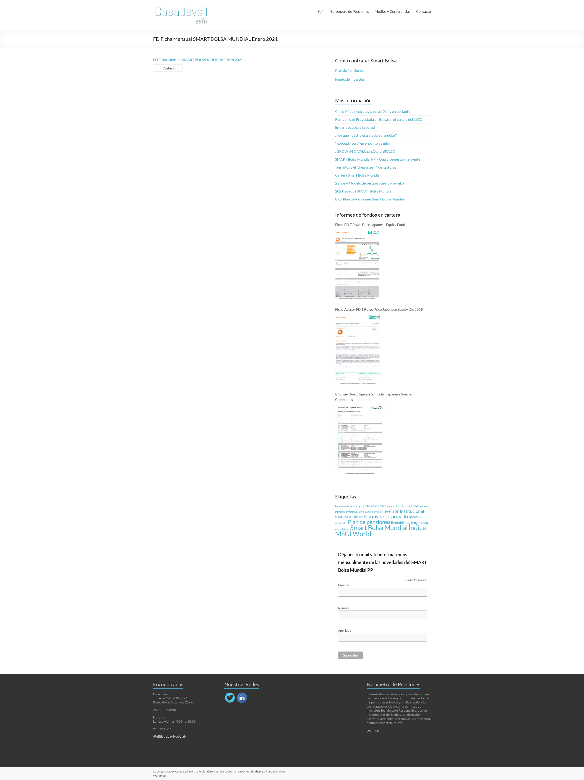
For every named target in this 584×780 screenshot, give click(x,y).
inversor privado (390, 516)
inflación (340, 511)
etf (421, 506)
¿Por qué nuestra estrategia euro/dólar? (366, 135)
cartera (358, 506)
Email (343, 585)
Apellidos (344, 630)
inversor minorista (353, 516)
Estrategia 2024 (410, 506)
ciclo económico (374, 506)
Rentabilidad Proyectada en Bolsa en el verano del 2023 (378, 119)
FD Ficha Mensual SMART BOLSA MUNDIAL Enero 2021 (198, 59)
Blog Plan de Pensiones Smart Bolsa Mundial (370, 199)
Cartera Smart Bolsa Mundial (358, 175)
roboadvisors (342, 529)
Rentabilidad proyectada (409, 523)
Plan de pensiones (369, 521)
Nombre (344, 608)
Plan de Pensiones (349, 70)
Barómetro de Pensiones (349, 11)
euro (426, 506)
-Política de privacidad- (169, 736)
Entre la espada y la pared (355, 127)
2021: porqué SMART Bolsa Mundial (363, 191)
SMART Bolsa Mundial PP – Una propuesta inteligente (377, 159)
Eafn (321, 11)
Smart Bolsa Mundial (379, 527)
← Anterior (168, 68)
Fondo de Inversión (350, 79)
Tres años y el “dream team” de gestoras (365, 167)
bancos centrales (344, 506)
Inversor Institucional (403, 511)
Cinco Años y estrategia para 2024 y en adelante (372, 111)
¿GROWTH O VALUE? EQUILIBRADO (365, 151)
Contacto (423, 11)
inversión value (373, 511)
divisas (391, 506)
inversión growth (354, 511)
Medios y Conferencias (392, 11)
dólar (398, 506)
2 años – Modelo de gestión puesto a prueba (369, 183)
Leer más (373, 730)
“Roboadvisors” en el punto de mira (362, 143)
